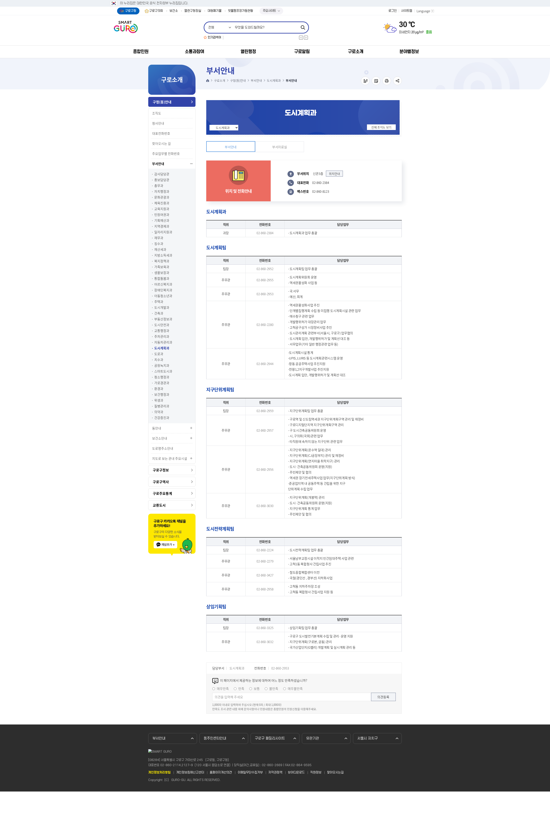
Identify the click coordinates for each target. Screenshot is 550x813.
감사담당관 (161, 174)
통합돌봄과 (161, 278)
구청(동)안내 (162, 101)
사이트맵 (406, 11)
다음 (306, 38)
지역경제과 (161, 226)
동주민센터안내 (215, 738)
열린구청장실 (192, 11)
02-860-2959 (265, 410)
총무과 (158, 185)
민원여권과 (161, 214)
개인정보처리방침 (159, 772)
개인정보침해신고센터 (190, 772)
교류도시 (159, 505)
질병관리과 (161, 406)
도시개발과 (161, 307)
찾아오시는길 (335, 772)
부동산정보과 (163, 319)
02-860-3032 (265, 641)
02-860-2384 (265, 233)
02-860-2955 (265, 280)
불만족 (273, 688)
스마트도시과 (163, 371)
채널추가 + (167, 545)
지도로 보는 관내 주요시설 (169, 458)
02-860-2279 (265, 561)
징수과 (158, 243)
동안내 (156, 428)
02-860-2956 (265, 469)
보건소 (174, 11)
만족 (241, 688)
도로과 (158, 354)
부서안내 (158, 163)
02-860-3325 (265, 627)
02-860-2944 (265, 363)
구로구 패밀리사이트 (270, 738)
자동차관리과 (163, 342)
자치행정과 (161, 191)
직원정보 (315, 772)
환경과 (158, 389)
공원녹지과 (161, 365)
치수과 (158, 360)
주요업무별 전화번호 (166, 153)
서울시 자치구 (367, 738)
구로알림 (302, 51)
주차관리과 (161, 336)
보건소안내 (159, 438)
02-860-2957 (265, 430)
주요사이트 (269, 11)
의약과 (158, 412)
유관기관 (312, 738)
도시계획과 (161, 348)
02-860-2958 (265, 589)
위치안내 (334, 173)
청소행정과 (161, 377)
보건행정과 (161, 394)
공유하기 (397, 80)
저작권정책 (275, 772)
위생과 (158, 400)
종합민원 (140, 51)
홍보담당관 (161, 180)
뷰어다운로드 (296, 772)
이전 (301, 38)
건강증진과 (161, 418)
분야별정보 (409, 51)
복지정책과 (161, 261)
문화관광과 (161, 197)
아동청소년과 (163, 296)
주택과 (158, 302)
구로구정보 (161, 469)
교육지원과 (161, 209)
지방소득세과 (163, 255)
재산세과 (160, 249)
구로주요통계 (162, 493)
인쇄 (386, 80)
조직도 (156, 113)
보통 (257, 688)
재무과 (158, 238)
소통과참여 (194, 51)
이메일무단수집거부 (250, 772)
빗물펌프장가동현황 (240, 11)
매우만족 (223, 688)
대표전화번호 (161, 133)
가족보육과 (161, 267)
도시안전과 (161, 325)
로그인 (392, 11)
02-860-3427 (265, 575)
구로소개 (355, 51)
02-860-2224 (265, 550)
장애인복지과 (163, 290)
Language (423, 11)
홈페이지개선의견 (221, 772)
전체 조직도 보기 (381, 127)
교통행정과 (161, 331)
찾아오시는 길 (161, 143)
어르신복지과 (163, 284)
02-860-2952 (265, 268)
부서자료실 (279, 147)
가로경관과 (161, 383)
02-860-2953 (265, 294)
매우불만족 (295, 688)
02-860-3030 (265, 505)
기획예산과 (161, 220)
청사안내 (158, 123)
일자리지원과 (163, 232)
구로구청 (130, 11)
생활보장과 (161, 272)
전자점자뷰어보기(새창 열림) (365, 80)
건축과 (158, 313)
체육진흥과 (161, 203)
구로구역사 (161, 481)
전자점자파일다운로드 (376, 80)
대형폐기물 (215, 11)
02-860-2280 (265, 324)
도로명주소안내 (162, 448)
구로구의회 (156, 11)
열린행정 (248, 51)
